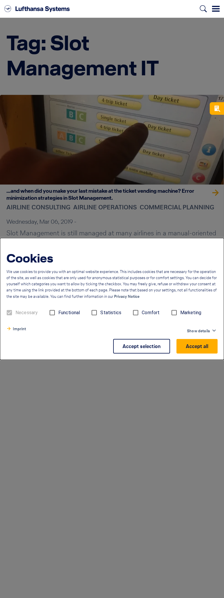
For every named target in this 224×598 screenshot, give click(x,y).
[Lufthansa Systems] (37, 8)
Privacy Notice (126, 296)
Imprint (19, 329)
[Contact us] (217, 108)
